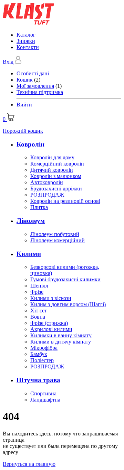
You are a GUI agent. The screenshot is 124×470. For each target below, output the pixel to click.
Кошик (25, 80)
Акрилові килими (51, 329)
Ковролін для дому (52, 157)
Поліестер (42, 360)
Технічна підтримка (40, 92)
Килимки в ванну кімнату (61, 335)
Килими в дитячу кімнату (60, 342)
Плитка (39, 207)
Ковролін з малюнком (55, 176)
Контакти (28, 47)
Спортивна (43, 393)
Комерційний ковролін (57, 164)
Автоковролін (46, 182)
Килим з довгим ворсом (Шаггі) (68, 304)
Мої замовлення (35, 86)
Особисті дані (33, 73)
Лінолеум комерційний (57, 240)
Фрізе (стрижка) (49, 323)
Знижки (26, 41)
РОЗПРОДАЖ (47, 195)
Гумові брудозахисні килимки (65, 279)
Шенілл (39, 286)
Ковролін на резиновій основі (65, 201)
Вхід (8, 62)
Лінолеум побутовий (54, 234)
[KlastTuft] (28, 23)
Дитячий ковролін (51, 170)
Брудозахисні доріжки (56, 188)
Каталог (26, 35)
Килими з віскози (50, 298)
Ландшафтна (45, 400)
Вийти (24, 104)
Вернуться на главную (29, 464)
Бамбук (38, 354)
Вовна (37, 317)
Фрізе (36, 292)
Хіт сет (38, 310)
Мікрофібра (44, 348)
